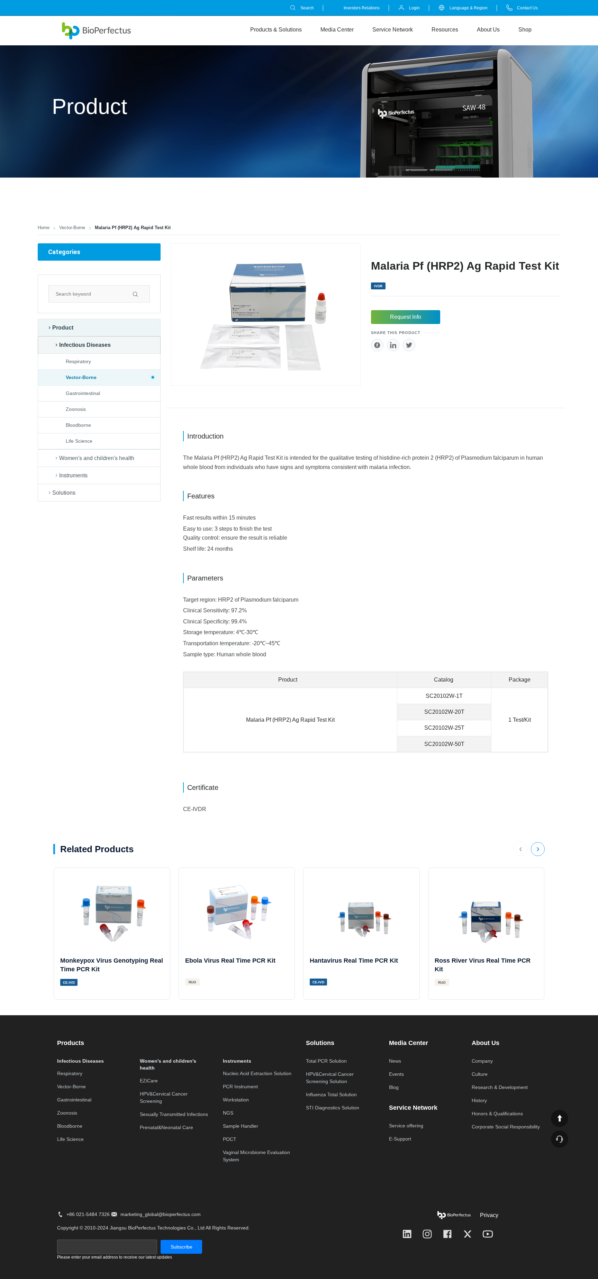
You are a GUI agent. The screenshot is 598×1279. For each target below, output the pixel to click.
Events (396, 1074)
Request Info (405, 317)
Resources (445, 29)
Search (307, 8)
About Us (488, 29)
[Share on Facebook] (377, 345)
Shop (525, 29)
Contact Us (527, 8)
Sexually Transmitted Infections (174, 1114)
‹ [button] (520, 848)
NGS (228, 1113)
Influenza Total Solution (331, 1094)
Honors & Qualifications (497, 1113)
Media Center (337, 29)
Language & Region (469, 8)
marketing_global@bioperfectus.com (160, 1214)
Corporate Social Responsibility (506, 1126)
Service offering (406, 1125)
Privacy (489, 1215)
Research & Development (500, 1087)
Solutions (63, 493)
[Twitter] (467, 1234)
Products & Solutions (276, 29)
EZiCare (149, 1080)
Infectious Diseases (85, 345)
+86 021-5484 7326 (88, 1214)
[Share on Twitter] (409, 345)
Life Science (79, 441)
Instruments (73, 475)
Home (43, 227)
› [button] (538, 848)
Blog (394, 1087)
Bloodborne (78, 425)
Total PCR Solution (326, 1061)
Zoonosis (76, 409)
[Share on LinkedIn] (393, 345)
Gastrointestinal (83, 393)
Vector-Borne (72, 227)
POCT (229, 1139)
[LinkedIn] (407, 1234)
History (479, 1100)
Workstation (236, 1099)
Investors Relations (362, 8)
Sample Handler (240, 1126)
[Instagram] (427, 1234)
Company (482, 1061)
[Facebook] (447, 1234)
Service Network (392, 29)
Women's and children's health (96, 458)
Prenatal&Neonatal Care (166, 1127)
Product (62, 328)
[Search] (141, 294)
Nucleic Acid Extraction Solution (257, 1073)
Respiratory (78, 361)
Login (414, 8)
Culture (480, 1074)
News (395, 1061)
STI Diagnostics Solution (332, 1107)
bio (96, 30)
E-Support (400, 1139)
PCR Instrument (240, 1086)
